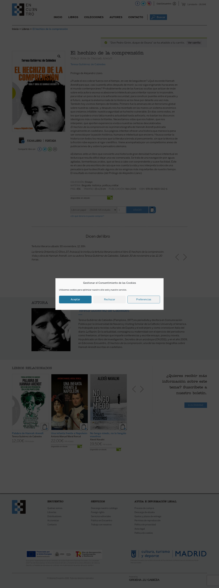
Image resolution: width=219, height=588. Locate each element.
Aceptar (75, 299)
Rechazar (109, 299)
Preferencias (143, 299)
